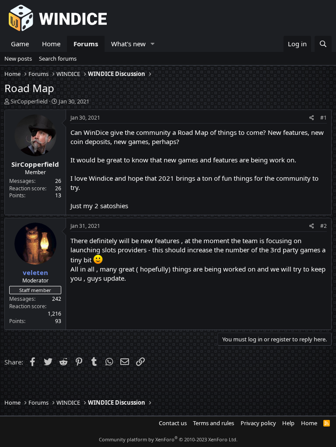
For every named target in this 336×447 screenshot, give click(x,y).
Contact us (173, 423)
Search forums (58, 58)
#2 (323, 226)
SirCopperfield (29, 101)
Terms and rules (213, 423)
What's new (128, 43)
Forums (86, 43)
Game (20, 43)
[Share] (311, 118)
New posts (18, 58)
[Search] (323, 44)
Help (288, 423)
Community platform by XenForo (168, 439)
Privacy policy (258, 423)
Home (51, 43)
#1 (323, 117)
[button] (153, 44)
